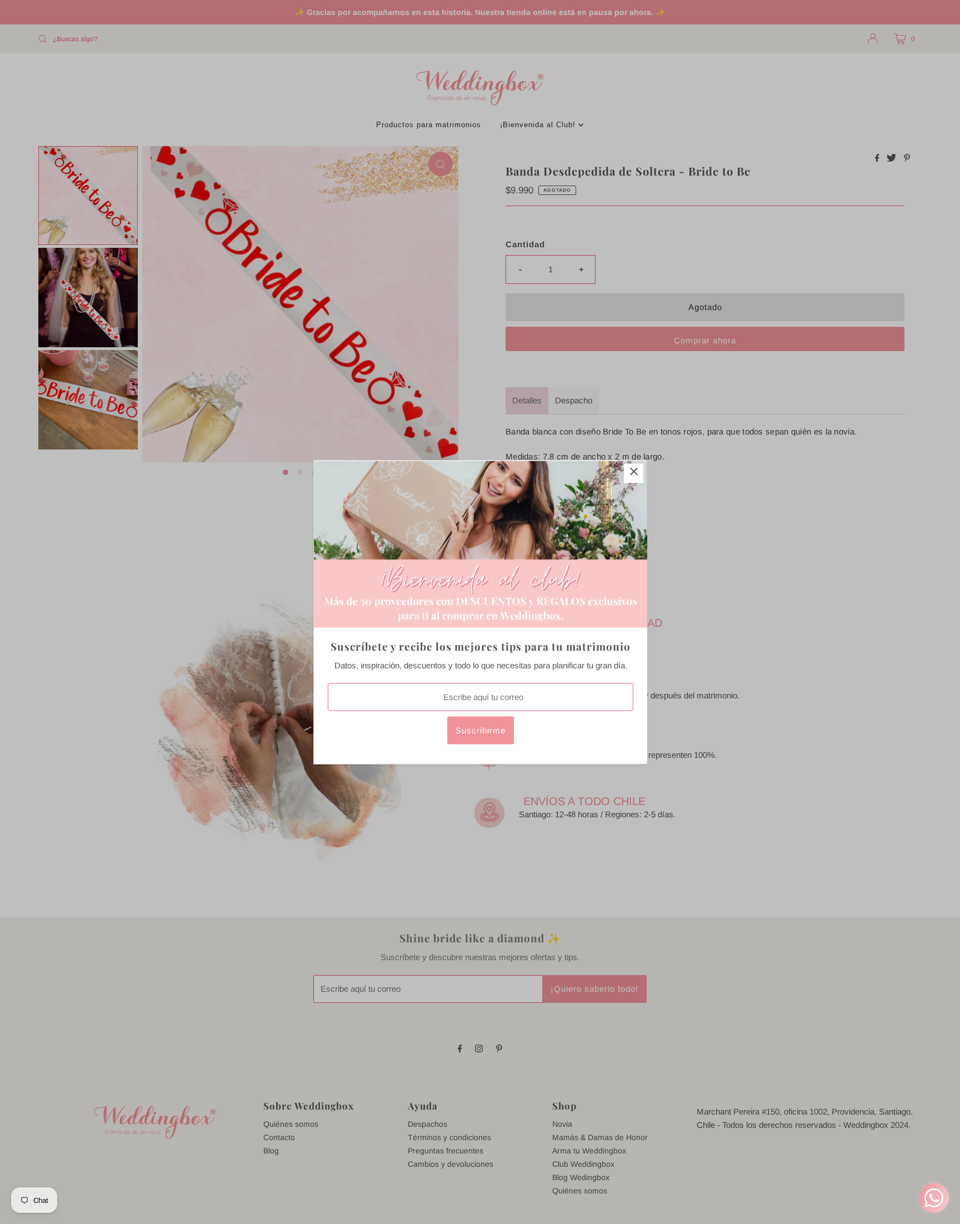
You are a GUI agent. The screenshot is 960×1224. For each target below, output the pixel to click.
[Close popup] (633, 473)
